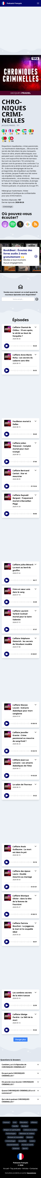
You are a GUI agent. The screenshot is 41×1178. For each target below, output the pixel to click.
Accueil (6, 1168)
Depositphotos (31, 1173)
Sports (25, 1148)
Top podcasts (15, 1168)
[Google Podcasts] (28, 224)
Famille (15, 1126)
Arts (14, 1122)
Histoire (29, 1137)
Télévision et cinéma (26, 1133)
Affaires (34, 1122)
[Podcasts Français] (20, 1156)
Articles (25, 1168)
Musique (25, 1126)
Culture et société (30, 1130)
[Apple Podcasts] (5, 224)
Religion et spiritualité (12, 1130)
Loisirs (32, 1141)
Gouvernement (12, 1145)
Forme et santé (27, 1145)
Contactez (34, 1168)
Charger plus (20, 1039)
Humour (6, 1122)
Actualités (22, 1141)
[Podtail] (20, 224)
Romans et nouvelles (15, 1137)
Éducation (23, 1122)
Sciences (16, 1148)
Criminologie (7, 207)
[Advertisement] (20, 27)
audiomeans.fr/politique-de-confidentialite (19, 193)
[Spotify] (12, 224)
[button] (38, 3)
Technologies (11, 1133)
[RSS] (35, 224)
